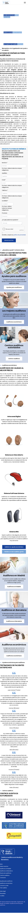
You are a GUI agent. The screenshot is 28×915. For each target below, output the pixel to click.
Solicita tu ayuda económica (14, 547)
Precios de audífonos (5, 873)
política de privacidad (20, 235)
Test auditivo (3, 888)
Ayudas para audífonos (14, 287)
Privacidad (2, 893)
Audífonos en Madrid (14, 586)
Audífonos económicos (14, 322)
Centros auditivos (14, 359)
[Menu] (25, 2)
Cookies (2, 895)
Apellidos (4, 173)
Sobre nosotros (4, 866)
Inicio (1, 864)
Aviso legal (3, 891)
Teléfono (5, 190)
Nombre (4, 163)
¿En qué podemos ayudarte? (10, 220)
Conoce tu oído (4, 885)
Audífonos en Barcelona (14, 621)
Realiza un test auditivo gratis (14, 552)
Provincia (4, 213)
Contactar (3, 877)
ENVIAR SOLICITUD (8, 240)
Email (4, 180)
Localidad (5, 201)
